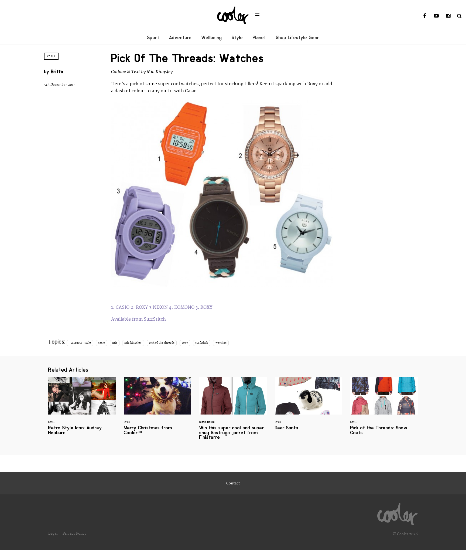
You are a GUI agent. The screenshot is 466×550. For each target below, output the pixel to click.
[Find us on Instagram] (448, 16)
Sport (153, 37)
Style (237, 37)
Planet (259, 37)
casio (101, 342)
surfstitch (201, 342)
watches (221, 342)
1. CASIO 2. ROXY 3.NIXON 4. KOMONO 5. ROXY (162, 307)
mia (114, 342)
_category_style (80, 342)
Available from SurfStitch (139, 319)
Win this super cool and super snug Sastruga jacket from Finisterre (233, 411)
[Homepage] (397, 512)
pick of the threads (161, 342)
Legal (52, 533)
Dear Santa (308, 407)
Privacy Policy (74, 533)
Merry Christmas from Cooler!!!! (157, 409)
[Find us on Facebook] (424, 16)
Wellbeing (211, 37)
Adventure (180, 37)
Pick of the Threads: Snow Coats (384, 409)
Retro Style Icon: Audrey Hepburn (82, 409)
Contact (233, 483)
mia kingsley (133, 342)
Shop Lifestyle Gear (297, 37)
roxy (185, 342)
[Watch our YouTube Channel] (436, 16)
